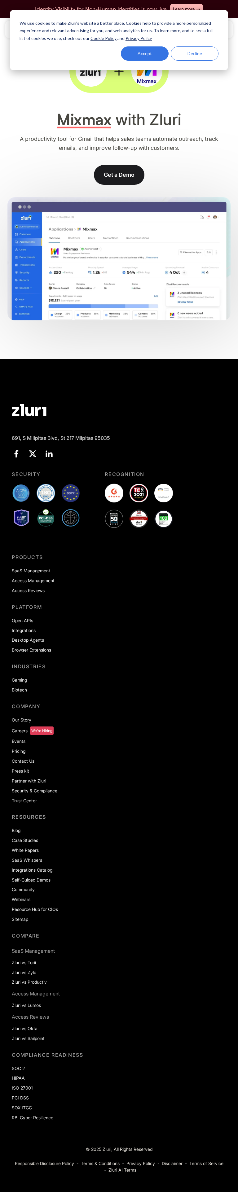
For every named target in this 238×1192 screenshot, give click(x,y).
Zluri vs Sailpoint (28, 1038)
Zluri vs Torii (24, 962)
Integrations (24, 630)
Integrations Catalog (32, 870)
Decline (194, 53)
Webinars (21, 899)
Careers (20, 730)
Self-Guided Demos (31, 879)
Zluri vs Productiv (29, 982)
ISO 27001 (22, 1087)
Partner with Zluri (29, 780)
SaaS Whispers (27, 860)
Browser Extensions (31, 649)
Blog (16, 830)
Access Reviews (28, 590)
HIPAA (18, 1078)
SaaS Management (31, 570)
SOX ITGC (22, 1107)
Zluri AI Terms (122, 1169)
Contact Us (23, 761)
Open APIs (22, 620)
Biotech (19, 689)
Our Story (21, 719)
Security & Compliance (34, 790)
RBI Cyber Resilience (32, 1117)
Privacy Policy (140, 1163)
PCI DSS (20, 1097)
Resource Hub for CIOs (35, 909)
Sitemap (20, 919)
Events (18, 741)
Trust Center (24, 800)
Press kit (20, 771)
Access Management (33, 580)
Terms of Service (206, 1163)
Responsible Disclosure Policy (44, 1163)
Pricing (18, 751)
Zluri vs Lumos (26, 1005)
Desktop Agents (28, 640)
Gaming (19, 680)
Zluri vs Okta (24, 1028)
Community (23, 889)
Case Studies (25, 840)
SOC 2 (18, 1068)
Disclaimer (172, 1163)
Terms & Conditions (100, 1163)
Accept (145, 53)
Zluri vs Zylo (24, 972)
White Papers (25, 850)
